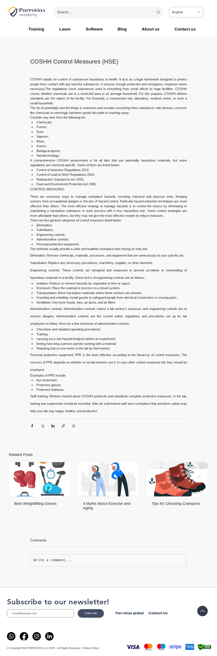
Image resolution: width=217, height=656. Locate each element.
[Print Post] (74, 426)
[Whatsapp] (11, 636)
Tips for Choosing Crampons (176, 503)
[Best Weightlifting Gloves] (39, 479)
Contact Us (158, 613)
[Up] (202, 610)
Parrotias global (129, 613)
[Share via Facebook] (32, 426)
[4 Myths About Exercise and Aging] (108, 479)
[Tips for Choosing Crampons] (177, 479)
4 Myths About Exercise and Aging (106, 505)
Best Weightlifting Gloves (35, 503)
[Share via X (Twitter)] (42, 426)
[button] (65, 29)
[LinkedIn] (49, 636)
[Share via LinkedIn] (53, 426)
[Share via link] (63, 426)
